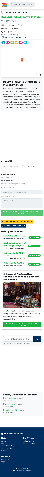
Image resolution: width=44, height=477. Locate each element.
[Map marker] (22, 60)
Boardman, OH (14, 398)
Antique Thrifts (28, 441)
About (3, 443)
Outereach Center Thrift (14, 263)
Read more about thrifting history (22, 325)
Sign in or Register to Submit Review (23, 213)
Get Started (5, 459)
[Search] (37, 339)
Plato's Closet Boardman (14, 236)
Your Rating (6, 178)
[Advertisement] (22, 134)
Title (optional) (8, 188)
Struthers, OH (13, 404)
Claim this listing (15, 226)
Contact (4, 451)
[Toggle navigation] (40, 5)
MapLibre (36, 75)
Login (3, 462)
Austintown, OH (14, 410)
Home (3, 441)
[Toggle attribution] (40, 75)
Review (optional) (9, 196)
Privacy (19, 468)
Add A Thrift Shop (7, 446)
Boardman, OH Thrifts (17, 12)
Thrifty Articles (6, 448)
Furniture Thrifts (29, 443)
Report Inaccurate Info (18, 222)
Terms (25, 468)
